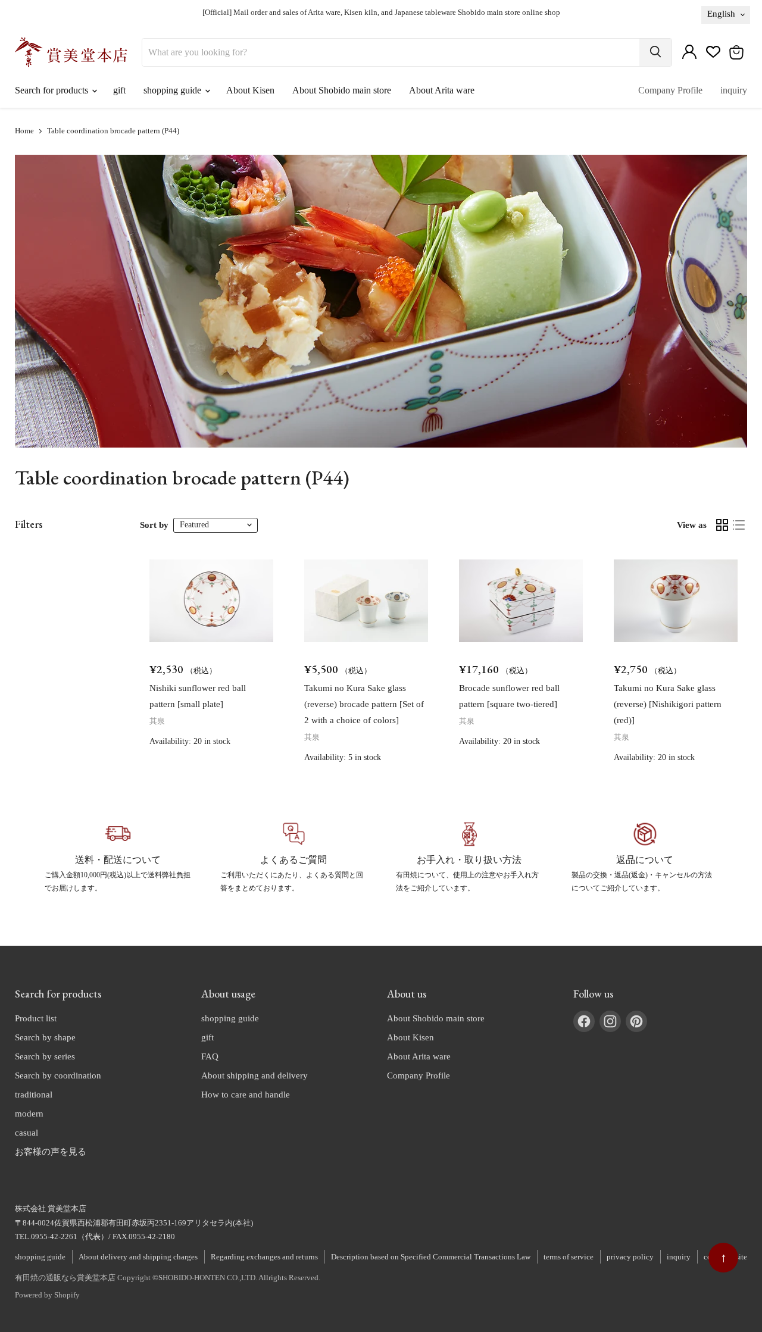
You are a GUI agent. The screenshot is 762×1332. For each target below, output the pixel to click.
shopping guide (173, 90)
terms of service (569, 1256)
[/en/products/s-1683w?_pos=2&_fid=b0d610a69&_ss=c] (366, 600)
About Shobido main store (341, 90)
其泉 (157, 721)
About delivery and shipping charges (138, 1256)
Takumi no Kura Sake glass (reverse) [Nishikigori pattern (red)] (668, 704)
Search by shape (45, 1037)
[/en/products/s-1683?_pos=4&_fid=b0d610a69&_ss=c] (676, 600)
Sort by (154, 525)
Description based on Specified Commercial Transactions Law (430, 1256)
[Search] (655, 52)
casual (26, 1132)
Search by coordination (58, 1075)
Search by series (45, 1056)
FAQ (209, 1056)
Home (24, 131)
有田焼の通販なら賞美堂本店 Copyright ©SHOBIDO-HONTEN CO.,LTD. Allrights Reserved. (167, 1277)
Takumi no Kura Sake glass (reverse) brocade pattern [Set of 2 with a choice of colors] (364, 704)
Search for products (52, 90)
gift (119, 90)
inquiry (733, 90)
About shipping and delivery (254, 1075)
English (721, 13)
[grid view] (722, 525)
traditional (33, 1094)
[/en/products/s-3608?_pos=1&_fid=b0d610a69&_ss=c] (211, 600)
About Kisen (250, 90)
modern (29, 1113)
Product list (36, 1018)
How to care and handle (245, 1094)
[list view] (738, 525)
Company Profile (670, 90)
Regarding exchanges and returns (264, 1256)
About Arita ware (441, 90)
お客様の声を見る (50, 1151)
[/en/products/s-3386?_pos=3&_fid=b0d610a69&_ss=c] (521, 600)
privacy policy (630, 1256)
